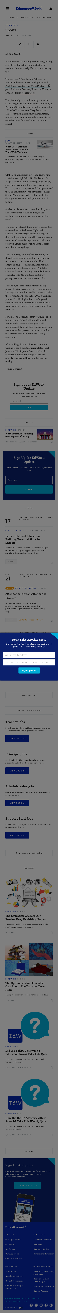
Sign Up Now (29, 670)
